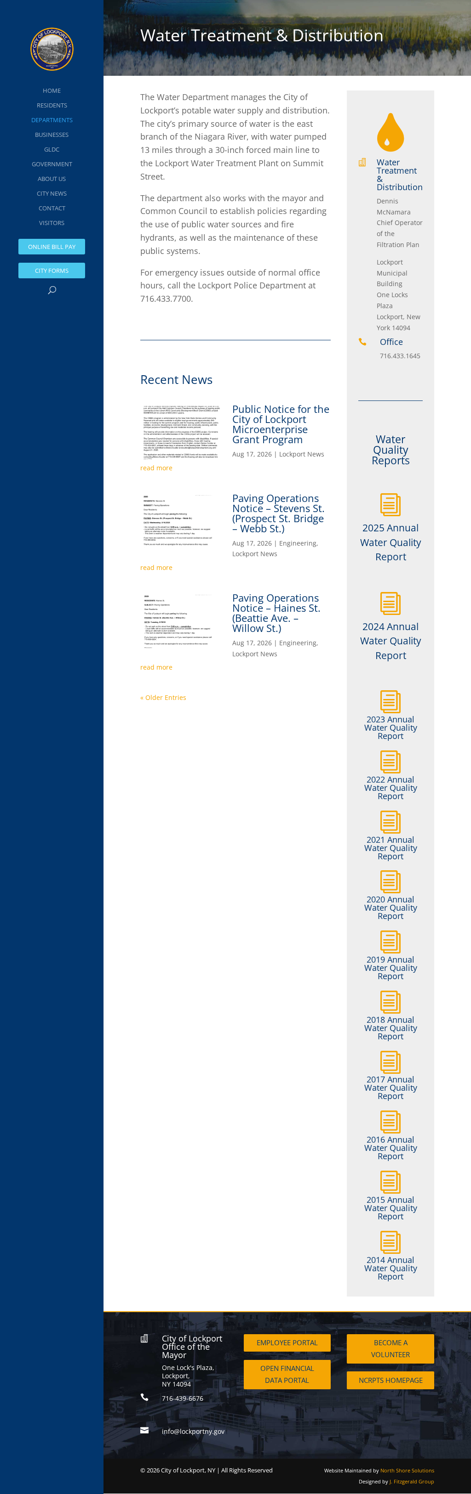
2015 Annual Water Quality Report (390, 1208)
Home (52, 90)
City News (52, 193)
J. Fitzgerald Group (412, 1481)
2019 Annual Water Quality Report (390, 967)
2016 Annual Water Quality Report (390, 1147)
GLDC (51, 149)
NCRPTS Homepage (391, 1380)
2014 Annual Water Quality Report (390, 1268)
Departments (52, 120)
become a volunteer (390, 1348)
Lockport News (301, 454)
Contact (52, 208)
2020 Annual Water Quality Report (390, 907)
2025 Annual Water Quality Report (390, 542)
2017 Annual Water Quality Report (390, 1087)
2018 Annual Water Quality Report (390, 1028)
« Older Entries (163, 697)
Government (52, 164)
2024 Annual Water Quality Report (390, 641)
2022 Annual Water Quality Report (390, 787)
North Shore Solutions (407, 1470)
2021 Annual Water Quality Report (390, 848)
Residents (52, 105)
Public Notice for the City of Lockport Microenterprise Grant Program (280, 424)
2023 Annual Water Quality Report (390, 727)
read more (156, 467)
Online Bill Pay (51, 246)
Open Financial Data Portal (287, 1374)
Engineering (297, 543)
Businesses (52, 134)
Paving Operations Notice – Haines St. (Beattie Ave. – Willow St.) (276, 613)
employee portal (287, 1342)
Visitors (51, 223)
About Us (52, 179)
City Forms (52, 270)
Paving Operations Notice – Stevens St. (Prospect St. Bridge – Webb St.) (278, 513)
